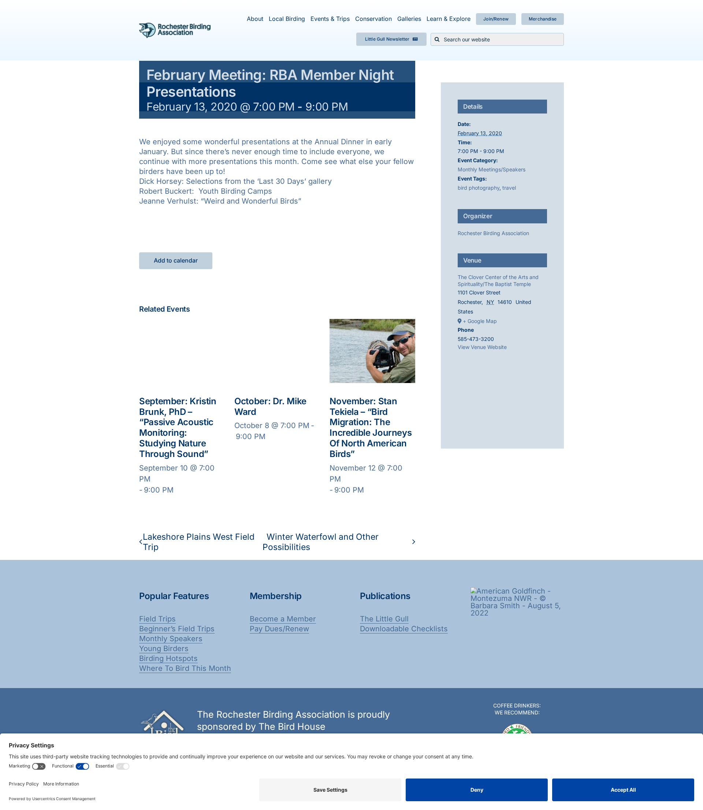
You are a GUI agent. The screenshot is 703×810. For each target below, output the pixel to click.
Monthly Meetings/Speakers (491, 169)
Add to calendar (176, 260)
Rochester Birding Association (493, 233)
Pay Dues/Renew (279, 628)
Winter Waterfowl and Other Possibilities (321, 542)
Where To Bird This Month (185, 668)
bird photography (478, 188)
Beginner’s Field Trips (177, 628)
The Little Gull (384, 618)
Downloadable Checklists (404, 628)
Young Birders (164, 648)
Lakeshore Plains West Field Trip (198, 542)
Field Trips (157, 618)
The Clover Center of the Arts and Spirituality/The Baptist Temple (498, 280)
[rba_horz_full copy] (175, 26)
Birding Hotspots (168, 658)
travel (509, 188)
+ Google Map (480, 321)
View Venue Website (482, 347)
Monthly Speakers (170, 638)
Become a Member (283, 618)
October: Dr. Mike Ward (270, 406)
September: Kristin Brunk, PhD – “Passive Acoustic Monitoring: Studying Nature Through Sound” (177, 427)
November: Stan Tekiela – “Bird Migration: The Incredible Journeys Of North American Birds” (371, 427)
